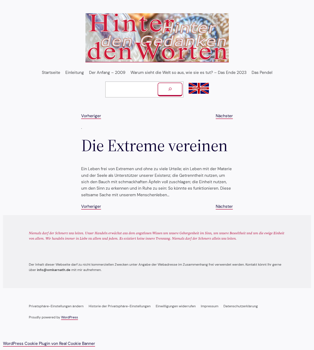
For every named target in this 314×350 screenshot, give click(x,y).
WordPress (69, 317)
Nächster (224, 116)
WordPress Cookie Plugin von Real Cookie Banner (49, 343)
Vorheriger (91, 116)
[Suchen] (170, 89)
